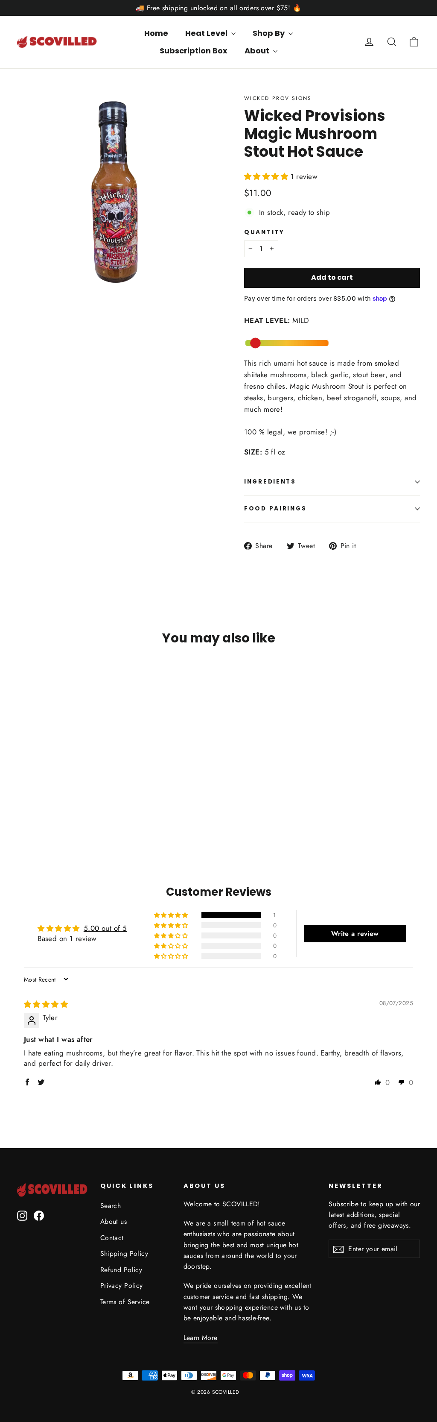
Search (110, 1206)
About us (113, 1221)
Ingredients (270, 482)
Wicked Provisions (278, 98)
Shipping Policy (124, 1253)
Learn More (201, 1338)
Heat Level (207, 33)
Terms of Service (125, 1302)
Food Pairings (275, 508)
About (258, 50)
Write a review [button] (355, 933)
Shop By (269, 33)
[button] (267, 176)
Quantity (264, 232)
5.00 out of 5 (105, 928)
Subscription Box (193, 50)
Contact (112, 1238)
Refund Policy (121, 1270)
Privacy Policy (121, 1285)
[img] (46, 1004)
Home (156, 33)
